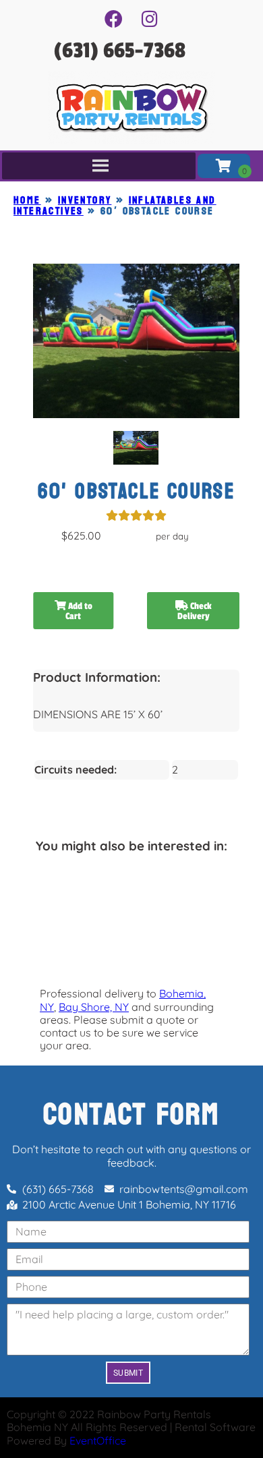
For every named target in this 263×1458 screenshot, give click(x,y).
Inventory (85, 200)
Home (27, 200)
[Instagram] (150, 18)
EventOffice (97, 1440)
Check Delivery (194, 611)
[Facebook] (113, 18)
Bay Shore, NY (94, 1007)
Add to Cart (78, 611)
